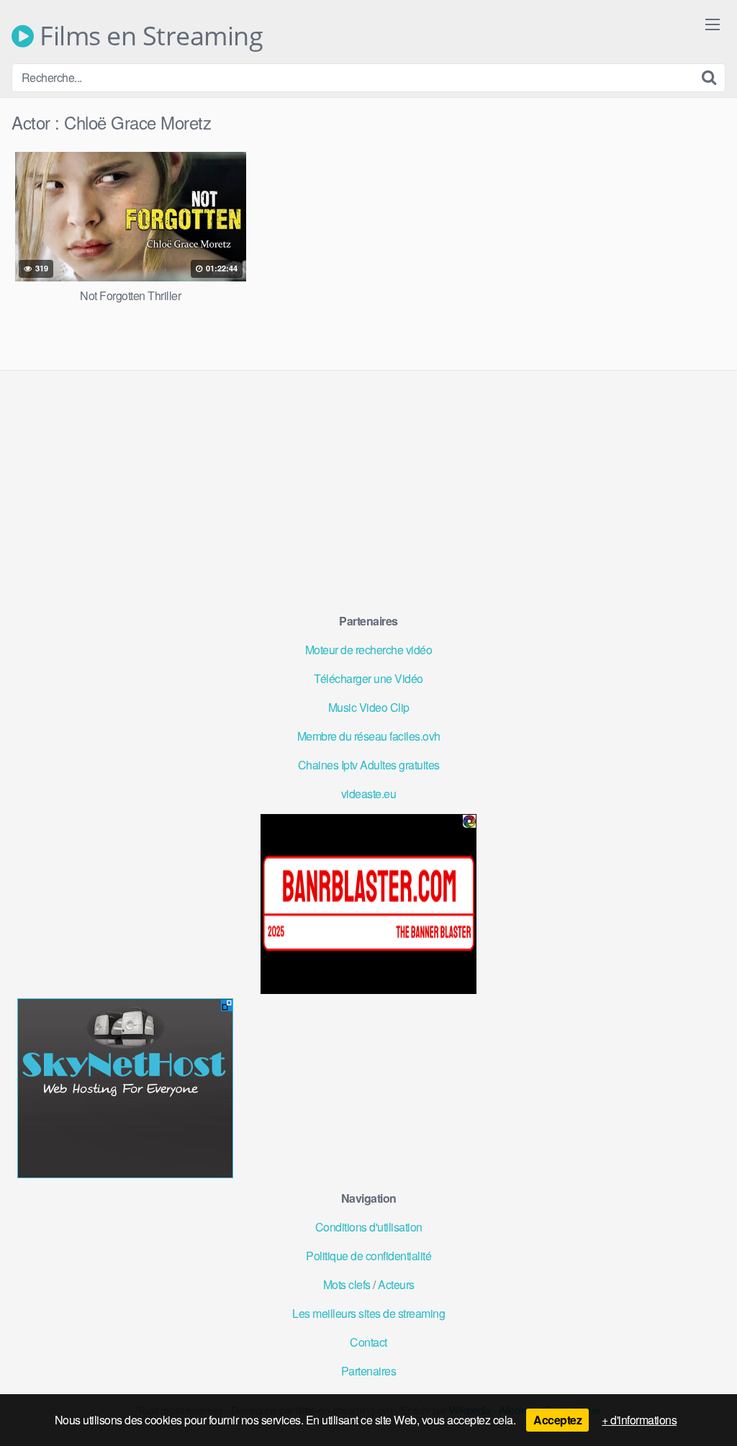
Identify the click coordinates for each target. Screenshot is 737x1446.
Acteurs (396, 1284)
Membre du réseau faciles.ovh (368, 736)
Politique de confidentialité (368, 1255)
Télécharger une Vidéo (368, 678)
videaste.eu (369, 793)
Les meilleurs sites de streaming (368, 1313)
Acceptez (557, 1419)
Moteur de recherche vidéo (369, 649)
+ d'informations (639, 1419)
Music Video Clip (369, 707)
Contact (368, 1342)
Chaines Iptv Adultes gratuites (369, 764)
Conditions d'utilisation (368, 1227)
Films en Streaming (148, 36)
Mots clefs (347, 1284)
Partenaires (369, 1371)
